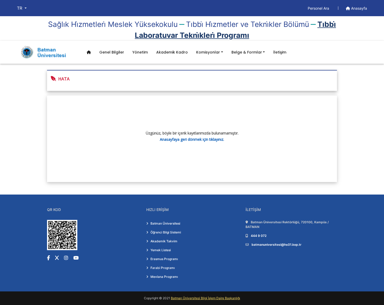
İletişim (279, 52)
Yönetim (140, 52)
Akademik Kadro (172, 52)
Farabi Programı (162, 268)
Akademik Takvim (163, 241)
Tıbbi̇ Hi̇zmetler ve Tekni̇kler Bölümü (247, 24)
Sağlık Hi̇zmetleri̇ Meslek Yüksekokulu (113, 24)
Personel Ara (319, 8)
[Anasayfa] (89, 52)
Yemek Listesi (160, 250)
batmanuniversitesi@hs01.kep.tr (276, 245)
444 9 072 (258, 236)
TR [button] (20, 8)
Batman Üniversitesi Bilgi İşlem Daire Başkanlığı (205, 298)
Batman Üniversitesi (165, 223)
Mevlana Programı (164, 277)
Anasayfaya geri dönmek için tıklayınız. (192, 139)
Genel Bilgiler (111, 52)
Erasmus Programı (164, 259)
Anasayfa (358, 8)
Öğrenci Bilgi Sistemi (165, 232)
